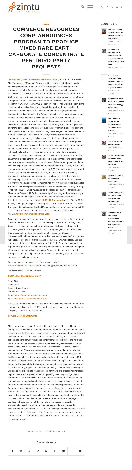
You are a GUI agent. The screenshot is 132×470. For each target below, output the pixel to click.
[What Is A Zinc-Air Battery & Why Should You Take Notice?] (2, 235)
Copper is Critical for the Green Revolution (115, 178)
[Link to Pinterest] (121, 7)
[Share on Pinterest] (38, 451)
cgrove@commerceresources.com (31, 295)
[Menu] (88, 7)
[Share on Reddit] (72, 451)
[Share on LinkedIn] (46, 451)
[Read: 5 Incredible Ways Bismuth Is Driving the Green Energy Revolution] (104, 100)
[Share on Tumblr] (55, 451)
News (46, 24)
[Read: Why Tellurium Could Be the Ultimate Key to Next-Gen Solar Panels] (104, 120)
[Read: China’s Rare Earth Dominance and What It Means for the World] (104, 157)
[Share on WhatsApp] (29, 451)
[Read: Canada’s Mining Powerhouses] (104, 143)
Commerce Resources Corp (43, 80)
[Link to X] (102, 7)
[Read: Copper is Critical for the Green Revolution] (104, 177)
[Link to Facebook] (107, 7)
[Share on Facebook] (12, 451)
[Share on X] (21, 451)
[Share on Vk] (63, 451)
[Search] (81, 7)
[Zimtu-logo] (24, 7)
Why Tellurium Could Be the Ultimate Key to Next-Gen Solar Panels (114, 124)
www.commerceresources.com (24, 265)
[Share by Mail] (80, 451)
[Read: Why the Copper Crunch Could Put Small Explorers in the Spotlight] (104, 31)
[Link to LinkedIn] (111, 7)
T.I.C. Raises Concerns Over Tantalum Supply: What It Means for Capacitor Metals (115, 82)
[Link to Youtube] (116, 7)
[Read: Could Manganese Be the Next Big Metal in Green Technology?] (104, 194)
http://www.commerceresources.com (30, 298)
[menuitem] (81, 7)
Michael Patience (57, 431)
